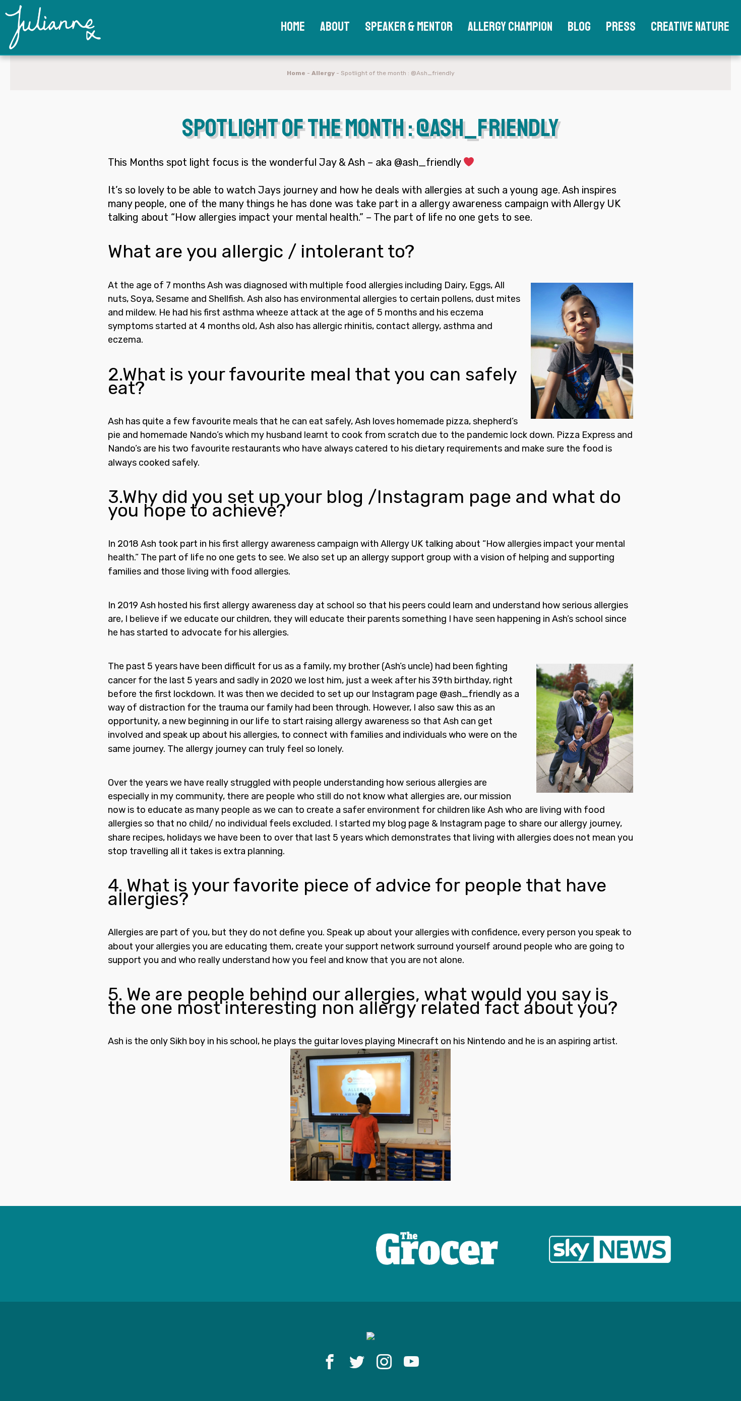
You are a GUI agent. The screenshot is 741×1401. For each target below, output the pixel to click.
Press (621, 27)
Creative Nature (690, 27)
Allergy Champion (510, 27)
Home (293, 27)
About (335, 27)
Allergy (323, 73)
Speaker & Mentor (409, 27)
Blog (579, 27)
